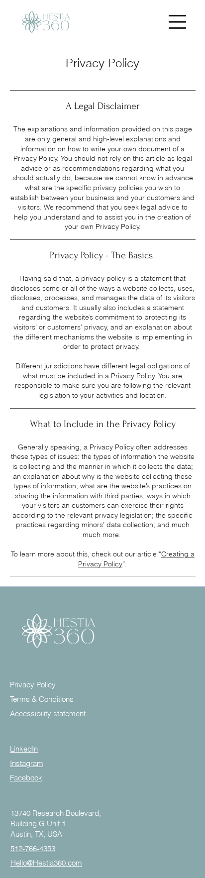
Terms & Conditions (42, 699)
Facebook (26, 777)
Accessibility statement (48, 713)
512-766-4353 (32, 848)
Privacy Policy (33, 684)
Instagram (26, 763)
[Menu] (177, 21)
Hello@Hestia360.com (46, 863)
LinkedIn (24, 749)
